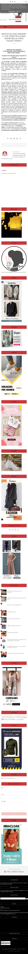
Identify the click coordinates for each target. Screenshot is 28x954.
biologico (13, 716)
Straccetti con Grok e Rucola (13, 618)
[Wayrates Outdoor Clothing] (11, 769)
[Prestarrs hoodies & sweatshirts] (11, 579)
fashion (19, 717)
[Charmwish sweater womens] (8, 778)
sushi (16, 719)
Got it (18, 11)
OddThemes (13, 949)
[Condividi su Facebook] (8, 138)
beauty (2, 716)
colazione (3, 717)
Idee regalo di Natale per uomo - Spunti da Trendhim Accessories (16, 647)
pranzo (6, 719)
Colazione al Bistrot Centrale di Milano (15, 653)
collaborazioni (11, 717)
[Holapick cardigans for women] (11, 706)
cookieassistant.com (5, 908)
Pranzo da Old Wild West (12, 632)
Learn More (12, 11)
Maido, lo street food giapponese (14, 604)
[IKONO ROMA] (11, 237)
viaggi (20, 719)
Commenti (4, 944)
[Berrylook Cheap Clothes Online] (11, 346)
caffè (17, 716)
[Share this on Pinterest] (14, 138)
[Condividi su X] (11, 138)
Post (3, 942)
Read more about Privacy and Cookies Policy (10, 910)
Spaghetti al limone (11, 611)
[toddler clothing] (11, 445)
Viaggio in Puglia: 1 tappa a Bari (14, 625)
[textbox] (14, 92)
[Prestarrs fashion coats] (11, 520)
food (25, 717)
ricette (11, 719)
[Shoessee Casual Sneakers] (11, 396)
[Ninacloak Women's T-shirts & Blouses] (11, 864)
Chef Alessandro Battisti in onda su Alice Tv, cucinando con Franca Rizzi (16, 640)
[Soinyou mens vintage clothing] (11, 321)
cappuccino (22, 716)
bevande (8, 716)
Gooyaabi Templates (14, 951)
